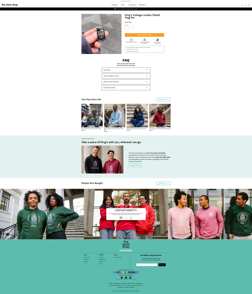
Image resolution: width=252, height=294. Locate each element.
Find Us (100, 263)
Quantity (127, 25)
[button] (114, 5)
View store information (132, 51)
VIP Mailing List (102, 259)
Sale (85, 263)
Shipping (101, 261)
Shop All (86, 261)
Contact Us (101, 257)
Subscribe (162, 264)
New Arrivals (87, 257)
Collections (86, 259)
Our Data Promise (118, 257)
